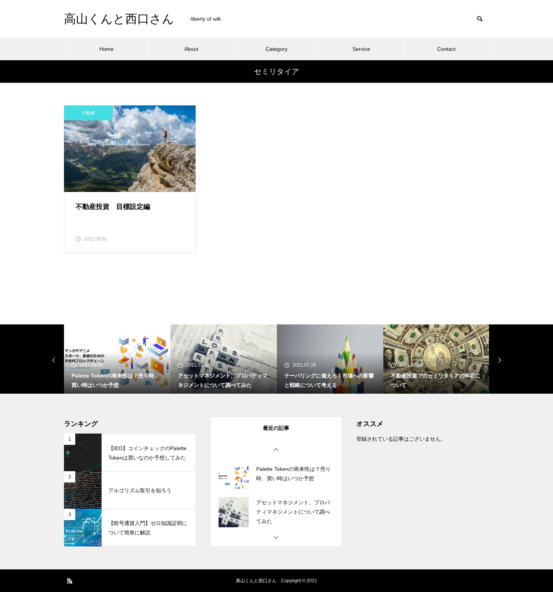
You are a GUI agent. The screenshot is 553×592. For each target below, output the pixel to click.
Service (361, 49)
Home (106, 49)
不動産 (88, 113)
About (191, 49)
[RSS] (69, 580)
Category (276, 49)
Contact (446, 49)
